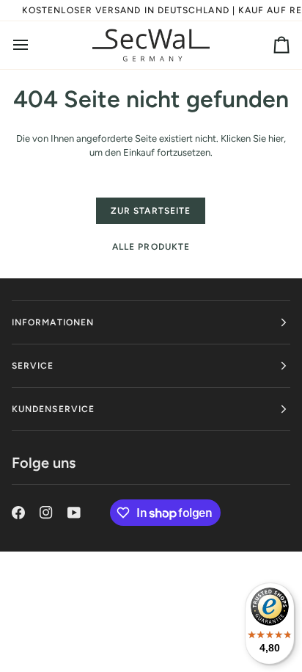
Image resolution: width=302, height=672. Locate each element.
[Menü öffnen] (34, 45)
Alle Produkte (151, 247)
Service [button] (33, 366)
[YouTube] (74, 512)
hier (276, 138)
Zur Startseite (151, 211)
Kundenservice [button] (53, 409)
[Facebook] (18, 512)
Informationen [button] (53, 322)
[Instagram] (46, 512)
